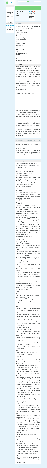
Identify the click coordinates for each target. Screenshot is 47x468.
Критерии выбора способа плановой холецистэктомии (10, 22)
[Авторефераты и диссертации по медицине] (10, 2)
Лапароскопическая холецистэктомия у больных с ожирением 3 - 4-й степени (10, 16)
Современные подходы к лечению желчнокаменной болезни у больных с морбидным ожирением (9, 13)
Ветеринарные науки (9, 31)
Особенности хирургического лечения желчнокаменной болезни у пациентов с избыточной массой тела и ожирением (10, 19)
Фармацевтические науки (10, 29)
